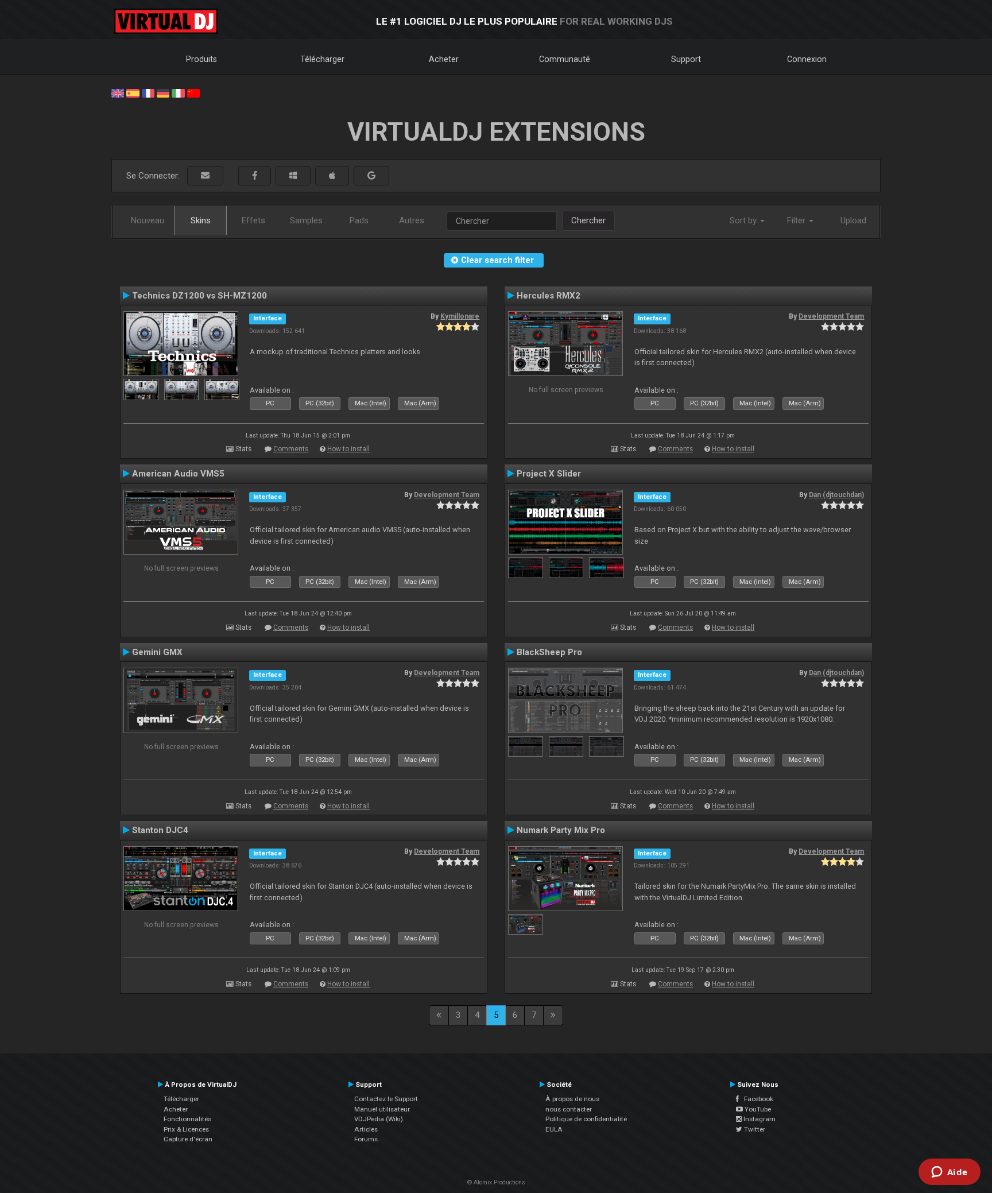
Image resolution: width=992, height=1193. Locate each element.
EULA (554, 1129)
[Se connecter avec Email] (205, 176)
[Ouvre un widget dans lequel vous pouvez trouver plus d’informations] (949, 1173)
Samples (306, 220)
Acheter (444, 59)
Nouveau (147, 220)
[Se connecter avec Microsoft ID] (293, 176)
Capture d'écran (188, 1139)
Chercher (588, 220)
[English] (117, 92)
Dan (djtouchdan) (836, 495)
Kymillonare (459, 316)
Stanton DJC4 (160, 830)
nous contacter (568, 1109)
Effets (253, 220)
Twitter (753, 1129)
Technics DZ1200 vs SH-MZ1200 (199, 295)
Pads (359, 220)
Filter (797, 220)
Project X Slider (549, 473)
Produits (201, 59)
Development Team (831, 316)
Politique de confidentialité (586, 1119)
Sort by (744, 220)
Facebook (756, 1099)
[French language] (148, 92)
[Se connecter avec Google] (371, 176)
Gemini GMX (157, 652)
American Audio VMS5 (178, 473)
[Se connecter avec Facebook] (254, 176)
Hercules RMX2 (548, 295)
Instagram (759, 1119)
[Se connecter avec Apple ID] (332, 176)
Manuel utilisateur (382, 1109)
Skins (201, 220)
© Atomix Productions (496, 1182)
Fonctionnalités (187, 1119)
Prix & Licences (186, 1129)
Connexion (807, 59)
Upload (853, 220)
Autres (411, 220)
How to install (348, 449)
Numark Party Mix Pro (561, 830)
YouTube (757, 1109)
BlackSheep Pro (549, 652)
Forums (366, 1139)
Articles (366, 1129)
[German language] (163, 92)
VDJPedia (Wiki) (378, 1119)
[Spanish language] (132, 92)
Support (686, 59)
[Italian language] (178, 92)
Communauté (564, 59)
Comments (290, 449)
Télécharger (322, 59)
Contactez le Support (386, 1099)
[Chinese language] (193, 92)
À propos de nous (572, 1099)
